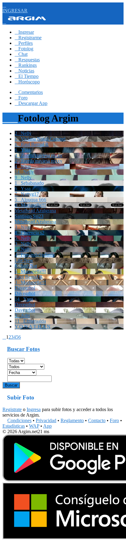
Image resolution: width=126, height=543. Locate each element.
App (47, 426)
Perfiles (24, 43)
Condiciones (19, 420)
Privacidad (46, 420)
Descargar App (31, 103)
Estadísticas (13, 426)
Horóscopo (27, 81)
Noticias (24, 70)
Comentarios (29, 92)
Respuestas (27, 59)
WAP (34, 426)
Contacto (97, 420)
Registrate (12, 409)
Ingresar (24, 32)
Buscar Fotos (23, 349)
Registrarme (28, 37)
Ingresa (34, 409)
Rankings (26, 65)
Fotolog (24, 48)
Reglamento (72, 420)
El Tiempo (27, 76)
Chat (21, 54)
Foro (21, 97)
